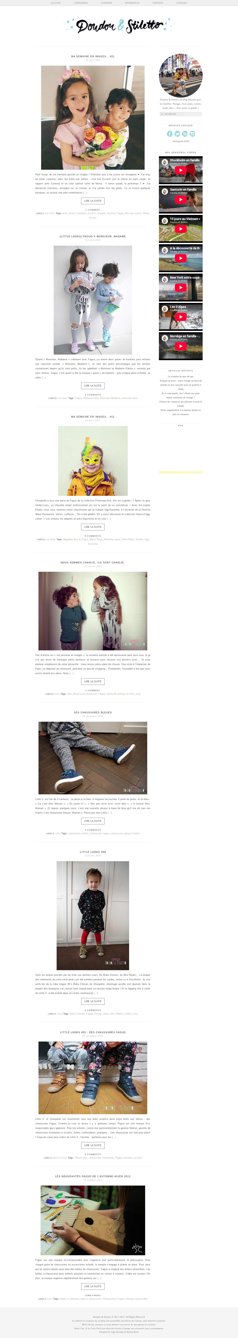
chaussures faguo (99, 833)
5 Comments (93, 1154)
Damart (101, 213)
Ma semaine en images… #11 (92, 417)
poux (117, 539)
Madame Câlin (91, 398)
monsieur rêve (129, 398)
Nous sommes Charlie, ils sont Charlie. (93, 562)
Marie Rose (96, 539)
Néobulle (108, 539)
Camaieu (81, 213)
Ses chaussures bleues (93, 712)
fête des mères (133, 213)
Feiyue (98, 1013)
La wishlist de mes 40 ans (181, 376)
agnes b (64, 1298)
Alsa (64, 213)
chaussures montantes (101, 1157)
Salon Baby (128, 539)
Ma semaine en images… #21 (93, 56)
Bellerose (92, 694)
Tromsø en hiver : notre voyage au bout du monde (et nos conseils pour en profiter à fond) (181, 385)
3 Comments (93, 395)
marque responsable (137, 1298)
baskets (74, 1298)
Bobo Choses (77, 1013)
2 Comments (93, 830)
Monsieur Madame (110, 398)
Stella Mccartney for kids (120, 694)
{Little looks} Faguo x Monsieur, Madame (93, 236)
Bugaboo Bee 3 (71, 539)
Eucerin (111, 213)
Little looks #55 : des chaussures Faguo (93, 1032)
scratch (138, 1157)
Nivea (146, 213)
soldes (128, 1013)
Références (132, 3)
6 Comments (93, 1010)
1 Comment (93, 210)
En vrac (50, 213)
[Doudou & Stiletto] (119, 26)
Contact (158, 3)
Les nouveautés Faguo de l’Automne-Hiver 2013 (92, 1176)
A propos (106, 3)
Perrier (93, 217)
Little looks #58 (93, 852)
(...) (85, 192)
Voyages (181, 3)
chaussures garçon (121, 833)
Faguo (120, 213)
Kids (57, 694)
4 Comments (93, 536)
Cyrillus (92, 213)
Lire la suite (93, 201)
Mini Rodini (117, 1013)
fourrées (128, 1157)
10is (69, 694)
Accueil (56, 3)
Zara (138, 694)
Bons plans (60, 1158)
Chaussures (81, 1157)
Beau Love (79, 694)
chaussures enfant (78, 833)
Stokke (139, 539)
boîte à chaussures (90, 1298)
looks (106, 1013)
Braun (72, 213)
